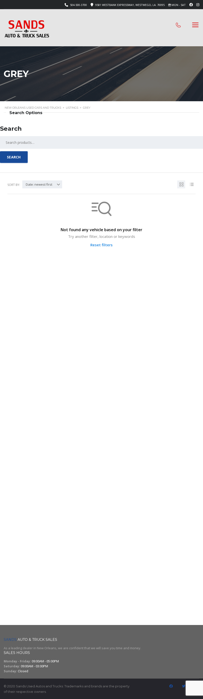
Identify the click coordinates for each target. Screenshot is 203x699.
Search (14, 157)
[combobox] (42, 184)
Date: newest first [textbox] (39, 184)
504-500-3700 (78, 5)
